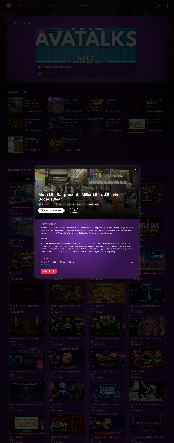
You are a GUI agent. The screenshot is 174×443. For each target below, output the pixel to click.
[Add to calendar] (132, 263)
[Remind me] (68, 210)
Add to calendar (52, 210)
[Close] (135, 169)
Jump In (47, 271)
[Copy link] (75, 210)
